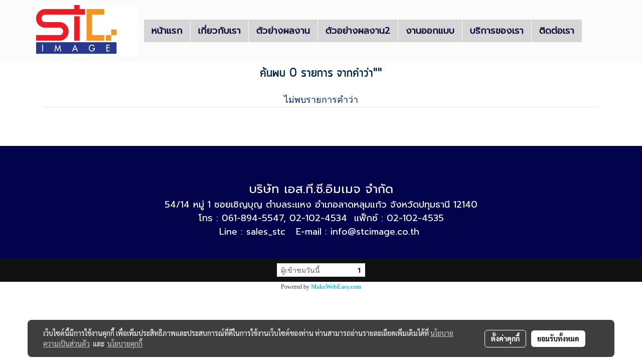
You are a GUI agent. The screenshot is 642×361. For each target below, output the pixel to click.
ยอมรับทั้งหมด (558, 338)
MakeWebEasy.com (336, 286)
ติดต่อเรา (556, 31)
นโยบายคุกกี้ (124, 343)
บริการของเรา (497, 31)
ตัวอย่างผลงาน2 (358, 31)
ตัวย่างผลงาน (283, 31)
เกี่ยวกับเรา (219, 31)
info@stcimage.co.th (375, 232)
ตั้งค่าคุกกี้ (505, 338)
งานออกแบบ (430, 31)
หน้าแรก (167, 31)
